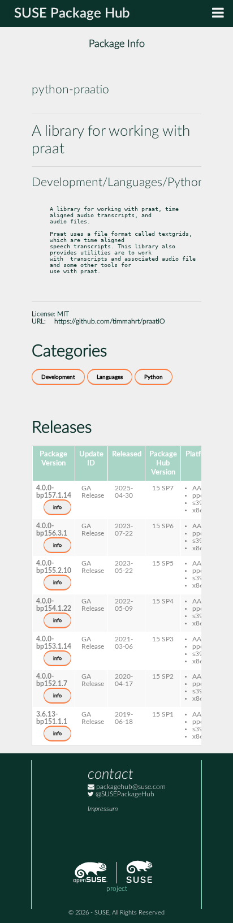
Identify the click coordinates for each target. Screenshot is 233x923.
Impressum (103, 809)
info (57, 507)
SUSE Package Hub (72, 13)
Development (58, 377)
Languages (110, 377)
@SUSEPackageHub (124, 794)
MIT (63, 314)
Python (153, 377)
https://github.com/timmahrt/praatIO (109, 321)
